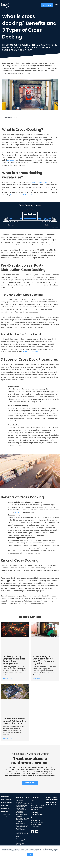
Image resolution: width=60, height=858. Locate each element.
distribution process (30, 352)
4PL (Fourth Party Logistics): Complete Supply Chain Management (14, 660)
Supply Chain (5, 808)
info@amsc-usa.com (37, 807)
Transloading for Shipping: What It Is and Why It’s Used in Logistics (43, 660)
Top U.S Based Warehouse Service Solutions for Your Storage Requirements (22, 826)
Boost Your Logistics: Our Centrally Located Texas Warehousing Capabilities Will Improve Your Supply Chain (22, 843)
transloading (11, 160)
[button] (55, 117)
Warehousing (5, 814)
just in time (18, 512)
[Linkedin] (36, 831)
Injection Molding (6, 802)
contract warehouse (39, 182)
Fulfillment (4, 811)
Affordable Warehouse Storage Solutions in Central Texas (22, 834)
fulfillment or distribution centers (22, 195)
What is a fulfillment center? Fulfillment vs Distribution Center (14, 721)
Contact (4, 817)
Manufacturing (6, 799)
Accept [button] (30, 854)
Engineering (5, 797)
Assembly (4, 805)
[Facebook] (32, 831)
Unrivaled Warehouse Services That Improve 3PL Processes (22, 819)
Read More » (7, 678)
